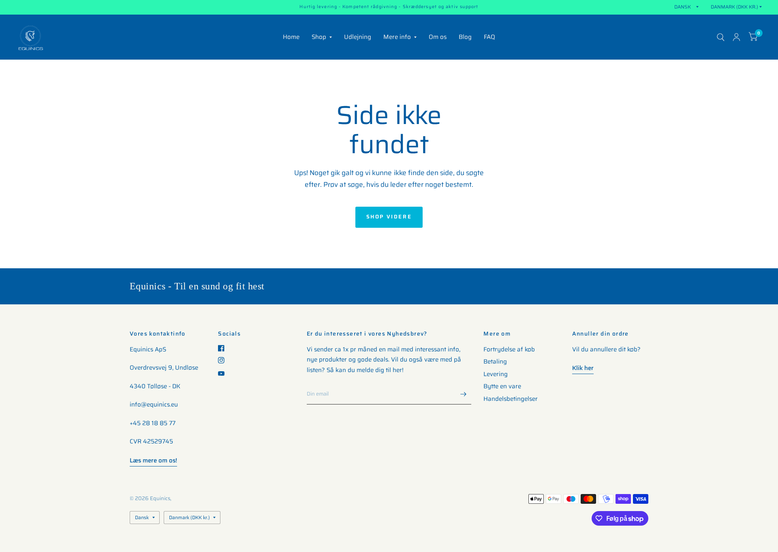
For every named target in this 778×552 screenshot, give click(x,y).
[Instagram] (224, 360)
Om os (438, 37)
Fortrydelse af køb (509, 349)
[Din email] (463, 393)
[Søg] (721, 37)
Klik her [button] (583, 368)
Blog (465, 37)
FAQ (489, 37)
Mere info (397, 37)
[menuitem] (291, 37)
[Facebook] (224, 348)
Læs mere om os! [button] (153, 460)
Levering (495, 374)
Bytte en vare (502, 386)
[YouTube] (224, 373)
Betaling (495, 361)
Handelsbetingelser (510, 399)
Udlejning (357, 37)
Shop (319, 37)
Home (291, 37)
